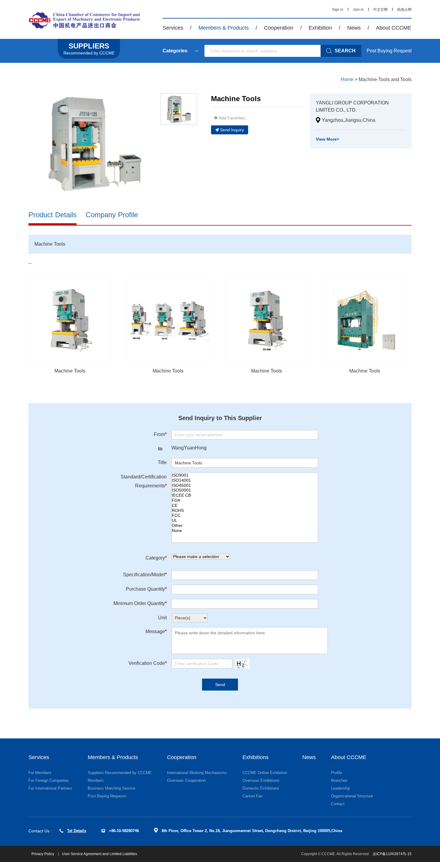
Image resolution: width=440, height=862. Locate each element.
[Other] (245, 525)
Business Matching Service (111, 788)
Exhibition (320, 28)
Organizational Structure (352, 796)
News (354, 28)
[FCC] (245, 515)
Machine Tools (69, 370)
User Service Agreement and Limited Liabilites (99, 854)
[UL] (245, 520)
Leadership (340, 788)
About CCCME (393, 28)
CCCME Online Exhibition (264, 772)
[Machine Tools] (69, 320)
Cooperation (278, 28)
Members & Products (223, 28)
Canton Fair (252, 796)
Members (96, 780)
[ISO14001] (245, 480)
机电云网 (404, 9)
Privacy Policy (43, 854)
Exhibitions (255, 757)
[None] (245, 530)
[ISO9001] (245, 475)
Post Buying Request (389, 50)
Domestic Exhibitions (260, 788)
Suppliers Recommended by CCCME (120, 772)
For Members (39, 772)
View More (327, 139)
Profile (336, 772)
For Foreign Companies (48, 780)
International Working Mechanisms (197, 772)
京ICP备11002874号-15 (392, 854)
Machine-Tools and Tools (385, 79)
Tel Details (76, 830)
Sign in (337, 9)
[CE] (245, 505)
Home (347, 79)
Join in (358, 9)
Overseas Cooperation (186, 780)
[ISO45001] (245, 485)
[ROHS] (245, 510)
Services (173, 28)
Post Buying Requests (107, 796)
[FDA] (245, 500)
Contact (338, 804)
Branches (339, 780)
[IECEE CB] (245, 495)
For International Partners (50, 788)
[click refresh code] (241, 664)
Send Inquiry (232, 129)
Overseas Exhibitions (261, 780)
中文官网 (380, 9)
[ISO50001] (245, 490)
